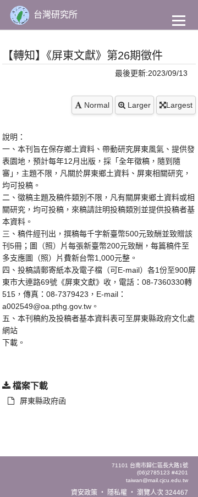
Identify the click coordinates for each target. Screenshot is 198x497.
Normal (95, 105)
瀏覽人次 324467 (162, 492)
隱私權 (117, 492)
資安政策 (84, 492)
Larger (138, 105)
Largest (179, 105)
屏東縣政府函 (43, 400)
